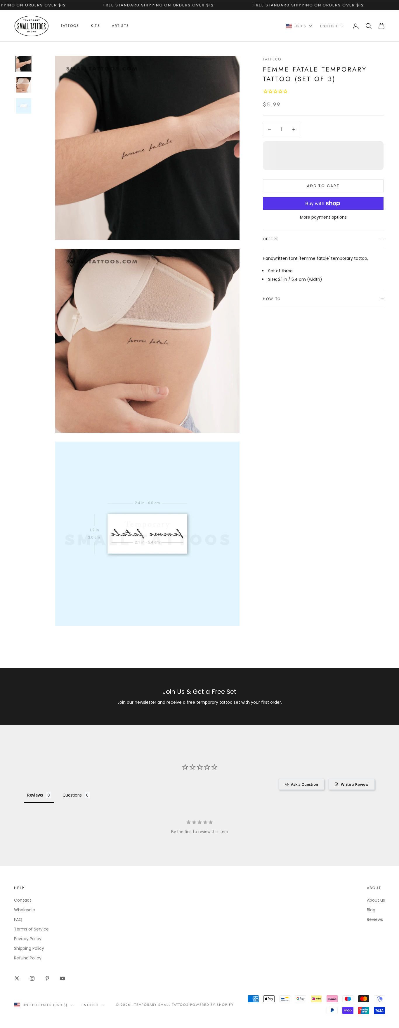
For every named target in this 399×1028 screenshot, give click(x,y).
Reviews (375, 919)
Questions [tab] (72, 795)
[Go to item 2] (23, 85)
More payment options (323, 217)
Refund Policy (27, 958)
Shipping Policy (29, 948)
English (329, 26)
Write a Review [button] (355, 784)
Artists (120, 25)
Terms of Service (31, 929)
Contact (22, 900)
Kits (95, 25)
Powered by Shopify (212, 1004)
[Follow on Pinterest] (47, 978)
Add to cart (323, 186)
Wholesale (24, 910)
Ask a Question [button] (304, 784)
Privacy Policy (27, 939)
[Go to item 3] (23, 106)
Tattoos (70, 25)
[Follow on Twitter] (17, 978)
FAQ (18, 919)
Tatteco (272, 59)
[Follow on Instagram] (32, 978)
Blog (371, 910)
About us (376, 900)
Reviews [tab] (35, 795)
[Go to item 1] (23, 64)
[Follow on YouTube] (62, 978)
